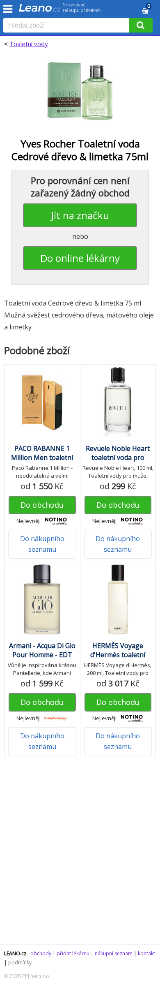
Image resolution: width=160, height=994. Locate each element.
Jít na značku (80, 215)
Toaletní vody (28, 44)
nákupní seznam (114, 953)
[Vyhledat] (141, 25)
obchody (40, 953)
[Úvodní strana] (60, 10)
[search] (67, 26)
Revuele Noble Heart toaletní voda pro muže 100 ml (118, 457)
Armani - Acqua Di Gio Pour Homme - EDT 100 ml (42, 654)
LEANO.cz (15, 953)
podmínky (20, 962)
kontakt (146, 953)
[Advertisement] (80, 856)
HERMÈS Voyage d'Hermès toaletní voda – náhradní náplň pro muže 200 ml (117, 659)
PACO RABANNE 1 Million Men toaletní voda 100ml (42, 457)
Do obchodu (42, 505)
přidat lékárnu (73, 953)
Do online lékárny (80, 258)
